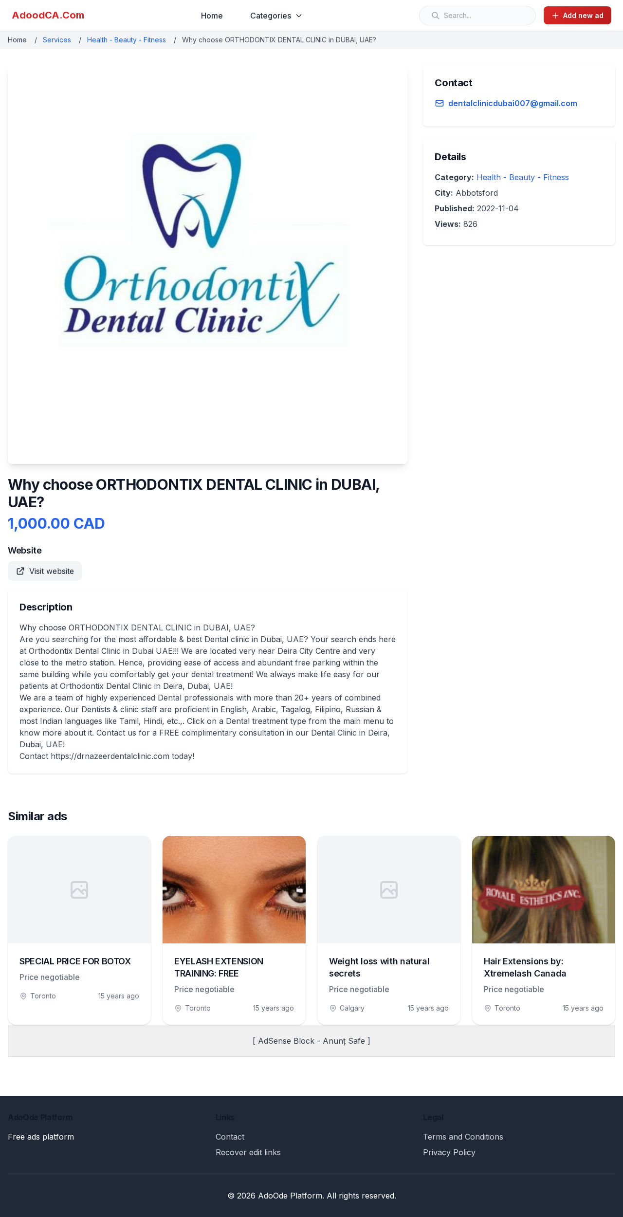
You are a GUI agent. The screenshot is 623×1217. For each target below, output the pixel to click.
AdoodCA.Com (48, 15)
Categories (270, 15)
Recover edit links (248, 1152)
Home (212, 15)
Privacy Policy (449, 1152)
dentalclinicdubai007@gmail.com (512, 103)
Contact (230, 1137)
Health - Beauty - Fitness (126, 40)
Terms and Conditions (463, 1137)
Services (57, 40)
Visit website (51, 571)
